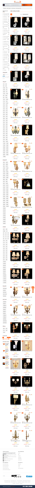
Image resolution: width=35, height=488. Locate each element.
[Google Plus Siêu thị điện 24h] (20, 476)
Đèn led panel (6, 55)
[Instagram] (18, 476)
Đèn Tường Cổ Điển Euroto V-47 (15, 225)
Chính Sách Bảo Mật (20, 468)
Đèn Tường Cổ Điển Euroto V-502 (15, 243)
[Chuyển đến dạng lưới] (11, 14)
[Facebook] (14, 476)
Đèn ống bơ (5, 52)
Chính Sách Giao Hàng (5, 465)
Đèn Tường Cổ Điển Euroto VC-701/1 (27, 441)
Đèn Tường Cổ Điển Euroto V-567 (7, 364)
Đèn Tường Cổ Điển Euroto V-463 (15, 207)
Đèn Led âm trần (6, 44)
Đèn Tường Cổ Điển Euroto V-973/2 (27, 387)
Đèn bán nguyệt (6, 54)
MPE (18, 454)
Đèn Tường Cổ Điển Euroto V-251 (15, 27)
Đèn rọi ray (5, 51)
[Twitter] (16, 476)
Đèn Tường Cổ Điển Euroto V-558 (27, 297)
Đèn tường (13, 8)
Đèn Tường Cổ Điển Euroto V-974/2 (15, 405)
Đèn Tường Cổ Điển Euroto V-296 (27, 81)
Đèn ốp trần (5, 19)
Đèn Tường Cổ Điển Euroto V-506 (15, 279)
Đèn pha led (5, 61)
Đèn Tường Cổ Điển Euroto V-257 (15, 45)
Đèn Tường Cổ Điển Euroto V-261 (15, 81)
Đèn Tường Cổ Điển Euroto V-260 (27, 63)
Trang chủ (4, 8)
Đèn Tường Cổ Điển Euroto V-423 (15, 153)
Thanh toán (17, 483)
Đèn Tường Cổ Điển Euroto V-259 (15, 63)
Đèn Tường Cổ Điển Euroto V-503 (27, 243)
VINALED (19, 455)
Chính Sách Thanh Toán (6, 468)
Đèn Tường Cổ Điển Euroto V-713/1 (27, 369)
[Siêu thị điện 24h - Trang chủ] (17, 2)
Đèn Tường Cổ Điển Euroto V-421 (27, 135)
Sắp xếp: (21, 14)
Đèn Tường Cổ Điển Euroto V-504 (15, 261)
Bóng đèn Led (6, 41)
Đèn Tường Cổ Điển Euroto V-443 (15, 171)
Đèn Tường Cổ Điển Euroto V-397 (27, 117)
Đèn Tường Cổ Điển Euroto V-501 (27, 225)
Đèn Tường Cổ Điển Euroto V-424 (27, 153)
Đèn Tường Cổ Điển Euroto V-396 (15, 117)
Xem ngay (15, 50)
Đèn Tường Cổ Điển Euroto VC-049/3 (15, 441)
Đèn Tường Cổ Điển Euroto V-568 (7, 358)
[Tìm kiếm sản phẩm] (23, 5)
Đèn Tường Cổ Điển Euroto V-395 (27, 99)
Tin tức (19, 466)
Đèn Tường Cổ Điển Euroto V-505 (27, 261)
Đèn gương (5, 28)
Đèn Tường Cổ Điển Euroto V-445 (15, 189)
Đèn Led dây (5, 57)
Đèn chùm (5, 16)
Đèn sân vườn (6, 36)
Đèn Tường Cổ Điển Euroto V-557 (15, 297)
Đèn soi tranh (6, 30)
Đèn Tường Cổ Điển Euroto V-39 (15, 99)
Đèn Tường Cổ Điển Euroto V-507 (27, 279)
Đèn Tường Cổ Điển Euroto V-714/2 (15, 387)
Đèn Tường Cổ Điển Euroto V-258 (27, 45)
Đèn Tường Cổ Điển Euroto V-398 (15, 135)
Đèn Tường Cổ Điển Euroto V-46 (27, 189)
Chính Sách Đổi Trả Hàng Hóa (6, 469)
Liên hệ (19, 465)
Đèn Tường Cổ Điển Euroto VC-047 (7, 351)
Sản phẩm (14, 483)
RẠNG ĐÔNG (19, 458)
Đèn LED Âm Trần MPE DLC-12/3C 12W (7, 344)
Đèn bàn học (5, 64)
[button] (4, 74)
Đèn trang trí (9, 8)
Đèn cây (5, 39)
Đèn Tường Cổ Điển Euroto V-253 (27, 27)
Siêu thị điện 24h (13, 486)
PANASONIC (19, 457)
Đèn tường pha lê (6, 24)
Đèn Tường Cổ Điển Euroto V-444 (27, 171)
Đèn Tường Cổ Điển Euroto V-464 (27, 207)
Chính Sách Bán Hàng (7, 480)
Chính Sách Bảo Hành (5, 466)
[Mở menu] (3, 5)
